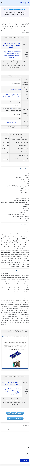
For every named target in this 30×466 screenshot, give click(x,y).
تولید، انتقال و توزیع (16, 95)
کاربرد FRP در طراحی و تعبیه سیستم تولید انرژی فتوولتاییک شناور (11, 384)
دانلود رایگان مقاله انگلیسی (14, 413)
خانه (24, 9)
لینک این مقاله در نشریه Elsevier (14, 123)
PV (12, 108)
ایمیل (28, 454)
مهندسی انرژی (18, 90)
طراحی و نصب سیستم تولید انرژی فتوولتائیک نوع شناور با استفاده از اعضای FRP (11, 46)
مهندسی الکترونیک (7, 95)
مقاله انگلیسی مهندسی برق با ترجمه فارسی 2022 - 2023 (13, 9)
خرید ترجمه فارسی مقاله (14, 418)
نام (28, 448)
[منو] (1, 3)
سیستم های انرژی (17, 97)
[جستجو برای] (28, 3)
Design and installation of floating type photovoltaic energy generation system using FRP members (12, 55)
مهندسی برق (11, 90)
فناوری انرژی (10, 97)
